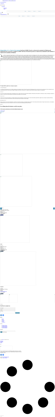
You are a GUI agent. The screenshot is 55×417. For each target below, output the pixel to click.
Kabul (1, 342)
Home (25, 11)
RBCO (3, 339)
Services (34, 11)
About (3, 321)
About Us (29, 11)
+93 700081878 (2, 250)
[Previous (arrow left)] (0, 416)
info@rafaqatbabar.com (3, 2)
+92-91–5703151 (4, 357)
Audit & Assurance (4, 326)
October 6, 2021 (2, 110)
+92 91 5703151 (2, 213)
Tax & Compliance (4, 327)
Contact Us (39, 11)
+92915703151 (2, 3)
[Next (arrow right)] (1, 416)
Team (3, 319)
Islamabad (1, 341)
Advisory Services (4, 325)
